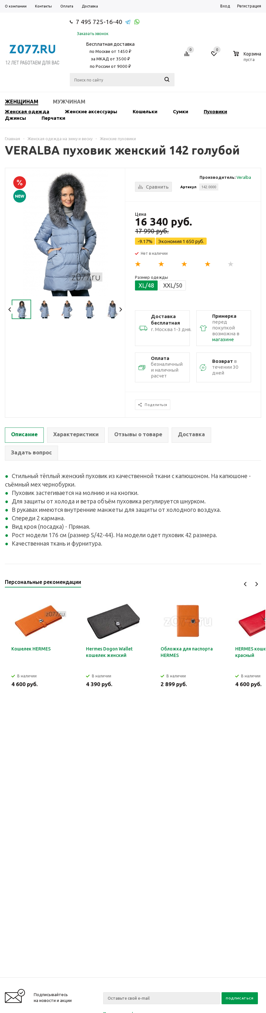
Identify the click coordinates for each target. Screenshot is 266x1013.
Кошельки (145, 111)
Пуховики (215, 111)
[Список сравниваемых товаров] (188, 56)
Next (120, 309)
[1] (138, 264)
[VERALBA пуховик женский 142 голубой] (65, 232)
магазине (223, 339)
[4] (208, 264)
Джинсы (15, 118)
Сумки (180, 111)
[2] (161, 264)
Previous (10, 309)
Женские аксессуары (91, 111)
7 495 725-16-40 (99, 22)
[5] (231, 264)
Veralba (243, 177)
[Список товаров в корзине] (248, 58)
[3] (184, 264)
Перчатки (53, 118)
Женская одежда (27, 111)
